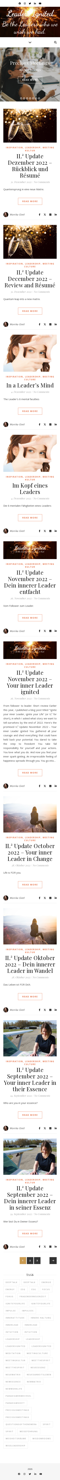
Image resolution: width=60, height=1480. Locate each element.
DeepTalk (12, 1282)
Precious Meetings (30, 63)
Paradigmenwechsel (19, 1396)
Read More (30, 201)
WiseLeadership (16, 1445)
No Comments (42, 182)
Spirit (47, 1424)
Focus (46, 1289)
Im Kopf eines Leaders (30, 488)
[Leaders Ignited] (30, 22)
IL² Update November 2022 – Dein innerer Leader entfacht (30, 582)
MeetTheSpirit (41, 1360)
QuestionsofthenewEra (21, 1424)
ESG (23, 1289)
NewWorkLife (14, 1389)
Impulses (28, 1310)
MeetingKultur (16, 1360)
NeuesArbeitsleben (39, 1374)
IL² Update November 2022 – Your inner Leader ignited (30, 682)
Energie (46, 1282)
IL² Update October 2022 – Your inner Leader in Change (30, 852)
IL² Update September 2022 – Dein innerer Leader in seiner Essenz (30, 1197)
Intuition (12, 1332)
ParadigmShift (15, 1403)
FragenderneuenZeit (33, 1296)
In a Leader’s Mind (30, 385)
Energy (10, 1289)
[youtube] (40, 3)
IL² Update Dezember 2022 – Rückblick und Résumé (30, 165)
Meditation (13, 1353)
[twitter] (30, 3)
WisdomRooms (41, 1438)
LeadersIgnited (16, 1346)
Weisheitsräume (16, 1438)
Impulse (11, 1310)
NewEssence (13, 1381)
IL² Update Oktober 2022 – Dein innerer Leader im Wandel (30, 964)
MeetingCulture (37, 1353)
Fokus (10, 1296)
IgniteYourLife (15, 1303)
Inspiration (14, 147)
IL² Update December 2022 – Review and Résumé (30, 278)
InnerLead (12, 1325)
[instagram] (25, 3)
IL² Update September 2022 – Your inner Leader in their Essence (30, 1079)
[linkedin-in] (35, 3)
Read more (30, 79)
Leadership (33, 147)
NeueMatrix (13, 1374)
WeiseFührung (29, 1431)
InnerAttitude (15, 1317)
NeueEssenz (38, 1367)
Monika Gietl (17, 214)
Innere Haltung (41, 1317)
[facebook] (20, 3)
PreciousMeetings (17, 1410)
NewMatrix (34, 1381)
